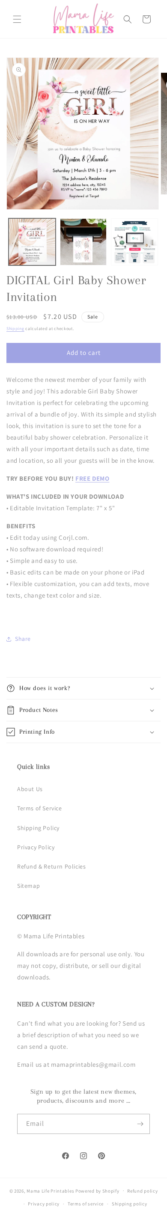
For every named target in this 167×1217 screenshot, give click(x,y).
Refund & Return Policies (51, 866)
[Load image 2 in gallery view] (83, 241)
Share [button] (23, 639)
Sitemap (28, 886)
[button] (17, 19)
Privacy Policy (35, 847)
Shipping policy (129, 1204)
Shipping (15, 328)
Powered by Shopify (97, 1190)
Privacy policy (44, 1204)
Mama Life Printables (50, 1190)
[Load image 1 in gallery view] (32, 241)
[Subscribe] (140, 1124)
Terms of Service (39, 808)
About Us (30, 789)
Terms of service (86, 1204)
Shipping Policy (38, 828)
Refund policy (142, 1191)
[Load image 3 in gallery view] (134, 241)
